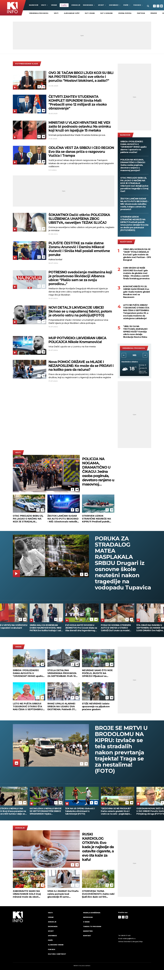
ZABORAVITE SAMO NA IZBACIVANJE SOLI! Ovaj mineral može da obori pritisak (27, 894)
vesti (56, 13)
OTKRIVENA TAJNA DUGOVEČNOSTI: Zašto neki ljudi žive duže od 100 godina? (98, 894)
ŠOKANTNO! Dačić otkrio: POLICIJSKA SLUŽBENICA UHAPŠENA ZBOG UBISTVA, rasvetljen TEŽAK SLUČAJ (79, 219)
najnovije (33, 5)
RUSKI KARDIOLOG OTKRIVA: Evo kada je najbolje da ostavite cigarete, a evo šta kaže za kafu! (98, 847)
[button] (124, 355)
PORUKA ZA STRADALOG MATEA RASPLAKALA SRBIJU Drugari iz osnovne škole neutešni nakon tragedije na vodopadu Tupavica (123, 563)
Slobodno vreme (55, 945)
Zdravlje (75, 5)
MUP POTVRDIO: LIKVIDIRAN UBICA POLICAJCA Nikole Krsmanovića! (77, 340)
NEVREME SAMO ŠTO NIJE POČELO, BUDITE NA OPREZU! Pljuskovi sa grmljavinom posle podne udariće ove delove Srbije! (97, 673)
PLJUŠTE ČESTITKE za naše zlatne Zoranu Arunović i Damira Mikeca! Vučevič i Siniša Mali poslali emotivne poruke (79, 249)
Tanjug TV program (92, 926)
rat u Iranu (90, 13)
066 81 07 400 (126, 935)
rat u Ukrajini (106, 13)
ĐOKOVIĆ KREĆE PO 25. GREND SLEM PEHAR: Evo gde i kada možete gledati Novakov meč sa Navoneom (136, 291)
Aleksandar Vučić (71, 13)
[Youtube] (161, 6)
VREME (54, 5)
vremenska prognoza (38, 13)
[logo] (29, 935)
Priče (125, 5)
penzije (154, 13)
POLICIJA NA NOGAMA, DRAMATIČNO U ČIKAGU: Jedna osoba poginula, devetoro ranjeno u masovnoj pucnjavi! (132, 165)
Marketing (88, 931)
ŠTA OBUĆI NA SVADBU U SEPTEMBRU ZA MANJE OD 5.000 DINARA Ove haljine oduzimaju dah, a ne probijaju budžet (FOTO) (45, 628)
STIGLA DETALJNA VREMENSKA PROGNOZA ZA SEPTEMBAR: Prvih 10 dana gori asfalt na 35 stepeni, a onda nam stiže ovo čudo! (62, 673)
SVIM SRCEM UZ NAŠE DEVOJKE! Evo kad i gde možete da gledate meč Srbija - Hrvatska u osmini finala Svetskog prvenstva (136, 273)
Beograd (134, 355)
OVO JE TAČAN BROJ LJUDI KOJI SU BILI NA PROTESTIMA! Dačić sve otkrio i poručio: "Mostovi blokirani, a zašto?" (81, 77)
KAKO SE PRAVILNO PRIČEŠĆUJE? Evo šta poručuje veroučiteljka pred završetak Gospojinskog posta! (80, 628)
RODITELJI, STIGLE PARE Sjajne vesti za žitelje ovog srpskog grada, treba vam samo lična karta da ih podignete (116, 628)
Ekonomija (88, 5)
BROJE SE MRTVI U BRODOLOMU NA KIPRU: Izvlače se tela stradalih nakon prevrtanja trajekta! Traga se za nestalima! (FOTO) (121, 749)
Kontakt (87, 935)
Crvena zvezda (124, 13)
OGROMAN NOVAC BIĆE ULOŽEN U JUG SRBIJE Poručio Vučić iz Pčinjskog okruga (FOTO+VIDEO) (46, 811)
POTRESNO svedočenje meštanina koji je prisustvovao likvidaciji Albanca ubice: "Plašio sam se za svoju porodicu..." (80, 278)
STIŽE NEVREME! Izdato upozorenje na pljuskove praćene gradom (96, 706)
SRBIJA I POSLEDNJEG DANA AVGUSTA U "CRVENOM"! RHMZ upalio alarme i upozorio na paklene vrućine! (133, 146)
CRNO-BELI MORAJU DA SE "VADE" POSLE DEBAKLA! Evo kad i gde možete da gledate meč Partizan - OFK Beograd (137, 254)
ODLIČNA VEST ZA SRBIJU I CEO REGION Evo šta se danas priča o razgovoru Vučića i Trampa (81, 151)
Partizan (141, 13)
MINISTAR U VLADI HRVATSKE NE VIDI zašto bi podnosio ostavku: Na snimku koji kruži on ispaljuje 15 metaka (80, 126)
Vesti (43, 5)
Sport (101, 5)
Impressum (88, 917)
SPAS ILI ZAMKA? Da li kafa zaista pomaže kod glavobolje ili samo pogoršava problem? (62, 894)
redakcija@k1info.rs (129, 938)
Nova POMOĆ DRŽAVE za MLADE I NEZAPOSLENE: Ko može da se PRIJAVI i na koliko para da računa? (81, 366)
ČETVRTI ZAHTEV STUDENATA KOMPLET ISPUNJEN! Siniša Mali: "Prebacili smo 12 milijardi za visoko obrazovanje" (78, 102)
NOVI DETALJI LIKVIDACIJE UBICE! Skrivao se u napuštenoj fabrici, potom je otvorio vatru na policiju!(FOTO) (80, 311)
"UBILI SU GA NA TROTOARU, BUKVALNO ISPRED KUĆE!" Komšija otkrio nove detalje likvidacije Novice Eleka (135, 331)
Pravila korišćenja (91, 913)
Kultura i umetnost (57, 954)
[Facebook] (154, 6)
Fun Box (137, 5)
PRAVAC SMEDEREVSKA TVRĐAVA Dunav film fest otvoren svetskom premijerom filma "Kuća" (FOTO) (81, 811)
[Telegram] (43, 86)
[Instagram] (158, 6)
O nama (86, 922)
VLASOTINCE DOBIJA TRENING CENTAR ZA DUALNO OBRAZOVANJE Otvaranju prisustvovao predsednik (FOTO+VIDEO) (116, 811)
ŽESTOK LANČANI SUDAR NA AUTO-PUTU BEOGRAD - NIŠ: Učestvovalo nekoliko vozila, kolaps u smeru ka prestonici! (134, 204)
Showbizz (113, 5)
